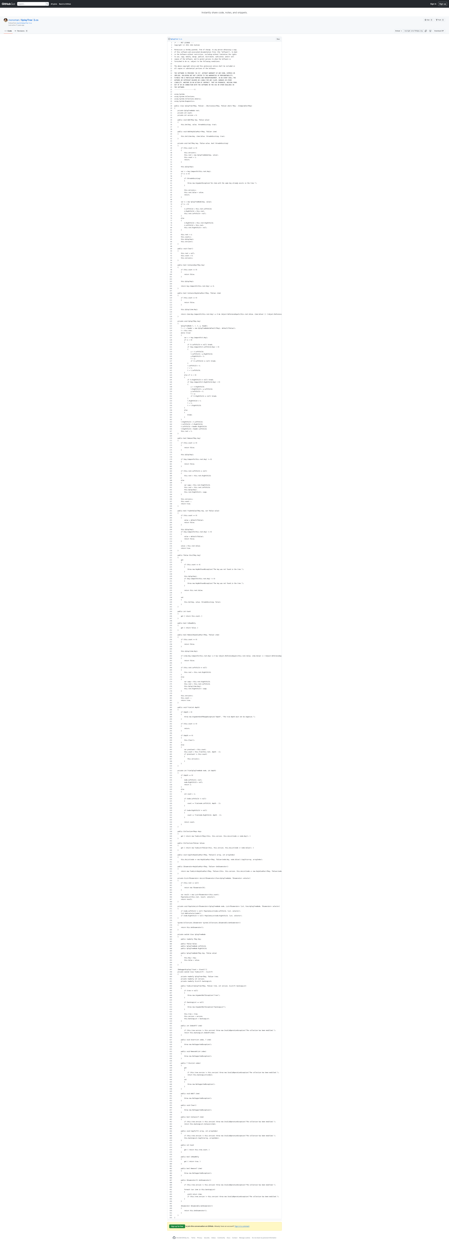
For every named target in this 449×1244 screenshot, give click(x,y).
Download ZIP (439, 31)
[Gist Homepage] (8, 3)
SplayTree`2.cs (29, 20)
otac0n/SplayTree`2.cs (24, 23)
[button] (426, 31)
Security (207, 1238)
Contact (234, 1238)
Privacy (199, 1238)
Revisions (22, 31)
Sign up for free (177, 1226)
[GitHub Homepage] (174, 1237)
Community (221, 1238)
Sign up (442, 4)
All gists (54, 4)
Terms (193, 1238)
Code (9, 31)
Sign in (433, 4)
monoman (13, 20)
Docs (228, 1238)
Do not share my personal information (264, 1238)
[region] (224, 630)
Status (213, 1238)
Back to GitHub (65, 4)
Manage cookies (244, 1238)
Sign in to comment (242, 1226)
